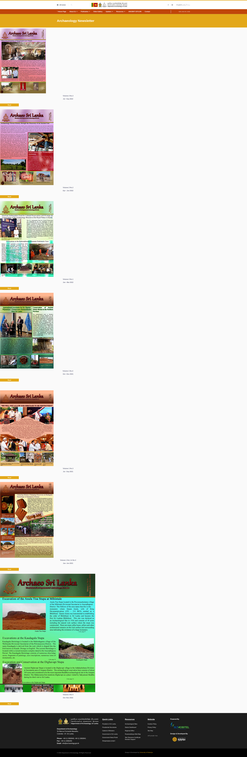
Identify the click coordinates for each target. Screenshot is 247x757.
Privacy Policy (152, 727)
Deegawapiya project (108, 741)
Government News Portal (110, 737)
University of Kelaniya (146, 752)
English (179, 5)
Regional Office (129, 730)
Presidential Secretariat (109, 727)
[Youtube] (172, 5)
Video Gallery (97, 11)
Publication (84, 11)
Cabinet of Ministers (108, 730)
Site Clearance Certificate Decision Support (132, 738)
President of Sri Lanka (109, 724)
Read (9, 105)
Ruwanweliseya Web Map (133, 734)
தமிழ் (184, 5)
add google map (153, 735)
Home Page (62, 11)
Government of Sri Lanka (110, 734)
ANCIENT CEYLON (134, 11)
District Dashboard (130, 727)
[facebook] (168, 5)
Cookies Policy (152, 724)
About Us (72, 11)
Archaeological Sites (131, 724)
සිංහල (188, 5)
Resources (120, 11)
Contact (147, 11)
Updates (108, 11)
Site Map (150, 730)
